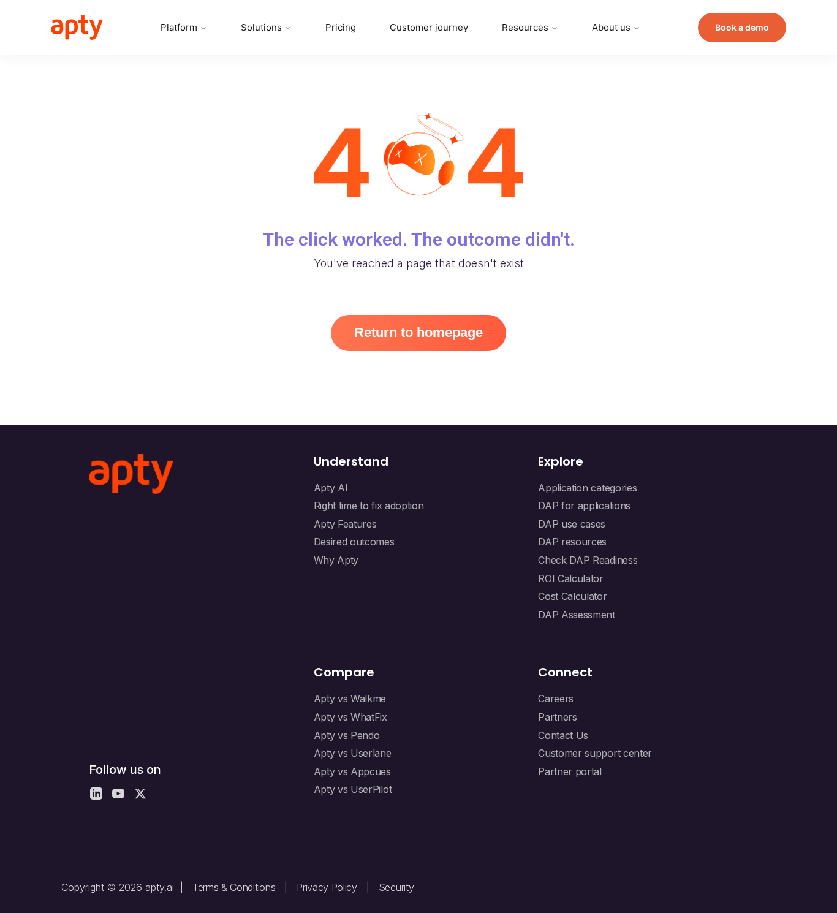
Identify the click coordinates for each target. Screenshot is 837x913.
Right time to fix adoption (369, 505)
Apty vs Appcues (352, 771)
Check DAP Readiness (587, 560)
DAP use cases (571, 524)
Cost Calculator (572, 596)
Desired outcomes (354, 542)
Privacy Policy (327, 887)
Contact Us (563, 735)
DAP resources (572, 542)
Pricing (340, 27)
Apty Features (345, 524)
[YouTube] (118, 793)
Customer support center (595, 753)
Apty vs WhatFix (350, 717)
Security (396, 887)
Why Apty (336, 560)
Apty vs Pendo (347, 735)
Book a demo (742, 27)
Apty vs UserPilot (353, 789)
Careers (556, 698)
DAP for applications (584, 505)
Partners (557, 717)
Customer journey (429, 27)
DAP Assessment (576, 614)
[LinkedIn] (96, 793)
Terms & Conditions (233, 887)
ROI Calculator (571, 578)
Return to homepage (418, 332)
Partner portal (570, 771)
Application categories (587, 488)
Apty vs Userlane (353, 753)
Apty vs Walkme (350, 698)
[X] (140, 793)
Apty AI (331, 488)
